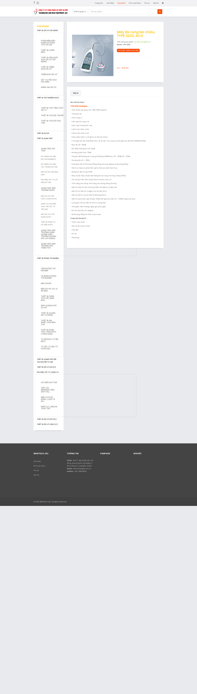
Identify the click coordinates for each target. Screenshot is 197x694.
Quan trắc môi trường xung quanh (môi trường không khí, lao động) (48, 234)
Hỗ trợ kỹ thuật (135, 3)
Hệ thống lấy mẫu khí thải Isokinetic (48, 157)
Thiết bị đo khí (43, 133)
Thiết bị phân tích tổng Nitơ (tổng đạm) (48, 332)
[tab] (84, 92)
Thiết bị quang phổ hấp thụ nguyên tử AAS (46, 360)
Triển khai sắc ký (49, 74)
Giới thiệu (110, 3)
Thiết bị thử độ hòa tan (51, 122)
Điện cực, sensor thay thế (49, 407)
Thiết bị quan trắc (45, 138)
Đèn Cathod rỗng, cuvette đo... (48, 399)
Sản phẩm (121, 3)
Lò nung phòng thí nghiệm (48, 277)
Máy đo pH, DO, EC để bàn (49, 289)
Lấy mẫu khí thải (49, 382)
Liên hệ (156, 3)
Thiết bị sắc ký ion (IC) (46, 367)
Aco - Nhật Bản (123, 68)
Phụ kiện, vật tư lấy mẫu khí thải (49, 181)
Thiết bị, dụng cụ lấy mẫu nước (48, 223)
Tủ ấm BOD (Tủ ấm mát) (49, 340)
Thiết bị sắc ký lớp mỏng (47, 30)
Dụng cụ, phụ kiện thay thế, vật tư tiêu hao (48, 206)
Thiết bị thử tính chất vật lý (52, 109)
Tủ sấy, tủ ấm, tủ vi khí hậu (49, 347)
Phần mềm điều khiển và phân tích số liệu (48, 42)
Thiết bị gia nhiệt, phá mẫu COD (48, 322)
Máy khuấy (46, 283)
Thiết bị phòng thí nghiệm (48, 258)
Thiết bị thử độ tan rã (52, 115)
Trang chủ (99, 3)
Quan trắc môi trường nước (48, 189)
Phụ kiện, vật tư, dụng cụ (48, 372)
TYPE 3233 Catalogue (78, 106)
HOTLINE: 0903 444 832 (128, 50)
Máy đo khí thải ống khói (49, 173)
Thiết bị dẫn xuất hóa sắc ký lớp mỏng (49, 59)
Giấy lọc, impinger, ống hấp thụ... (47, 390)
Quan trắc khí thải (48, 149)
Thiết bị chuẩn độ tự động (48, 314)
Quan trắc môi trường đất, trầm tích (48, 246)
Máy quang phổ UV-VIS (49, 306)
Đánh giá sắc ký (48, 87)
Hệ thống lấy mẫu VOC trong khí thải (49, 165)
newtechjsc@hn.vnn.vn (82, 468)
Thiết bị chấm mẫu (47, 51)
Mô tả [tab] (75, 93)
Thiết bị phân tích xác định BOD (47, 298)
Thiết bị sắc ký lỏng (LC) (47, 424)
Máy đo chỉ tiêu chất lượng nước (49, 197)
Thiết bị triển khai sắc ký (47, 68)
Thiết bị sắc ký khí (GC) (47, 419)
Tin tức (147, 3)
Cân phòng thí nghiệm (48, 269)
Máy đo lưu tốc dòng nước (48, 215)
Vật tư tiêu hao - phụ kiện (49, 81)
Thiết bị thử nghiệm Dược (48, 98)
